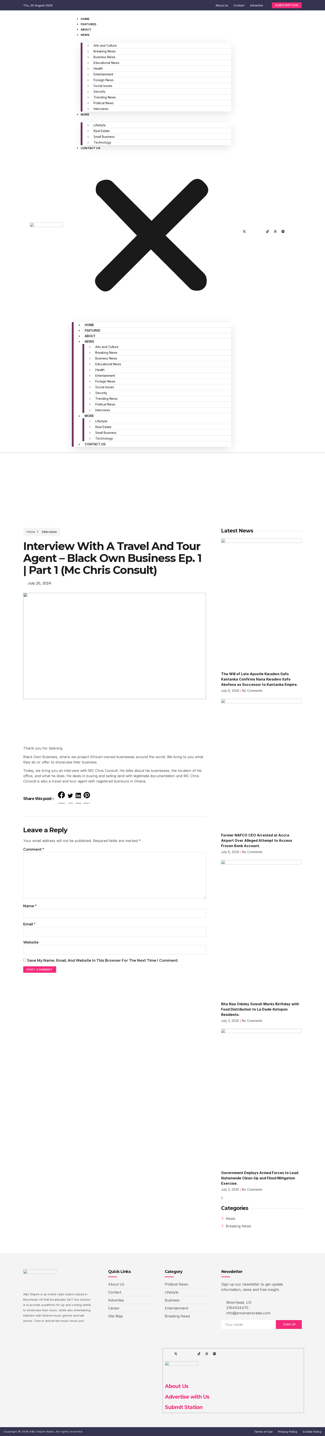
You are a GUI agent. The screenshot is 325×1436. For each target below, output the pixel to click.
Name (30, 906)
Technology (102, 142)
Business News (104, 57)
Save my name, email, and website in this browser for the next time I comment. (102, 960)
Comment (33, 849)
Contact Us (90, 148)
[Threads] (275, 231)
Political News (104, 103)
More (85, 114)
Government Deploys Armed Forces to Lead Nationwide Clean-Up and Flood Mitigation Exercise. (259, 1178)
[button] (151, 233)
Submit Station (184, 1407)
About (86, 29)
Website (31, 942)
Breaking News (105, 51)
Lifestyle (100, 125)
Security (99, 91)
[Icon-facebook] (236, 231)
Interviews (101, 109)
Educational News (106, 63)
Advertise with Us (187, 1397)
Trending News (105, 97)
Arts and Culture (105, 45)
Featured (88, 24)
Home (85, 19)
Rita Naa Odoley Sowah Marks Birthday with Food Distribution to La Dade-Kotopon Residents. (260, 1009)
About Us (176, 1386)
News (85, 35)
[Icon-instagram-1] (252, 231)
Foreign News (104, 80)
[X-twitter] (244, 231)
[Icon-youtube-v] (260, 231)
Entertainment (103, 74)
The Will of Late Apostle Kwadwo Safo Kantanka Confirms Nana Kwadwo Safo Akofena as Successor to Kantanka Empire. (259, 679)
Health (98, 68)
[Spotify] (283, 231)
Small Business (104, 136)
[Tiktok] (267, 231)
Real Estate (102, 131)
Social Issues (103, 86)
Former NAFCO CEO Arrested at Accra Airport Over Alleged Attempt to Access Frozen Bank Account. (256, 840)
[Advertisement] (162, 485)
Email (29, 924)
